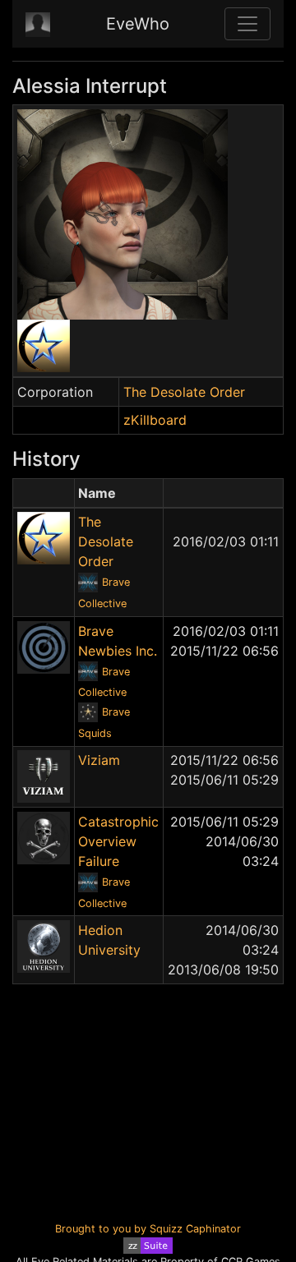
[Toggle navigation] (247, 23)
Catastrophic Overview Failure (118, 841)
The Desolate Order (184, 392)
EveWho (137, 24)
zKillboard (155, 420)
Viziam (99, 760)
